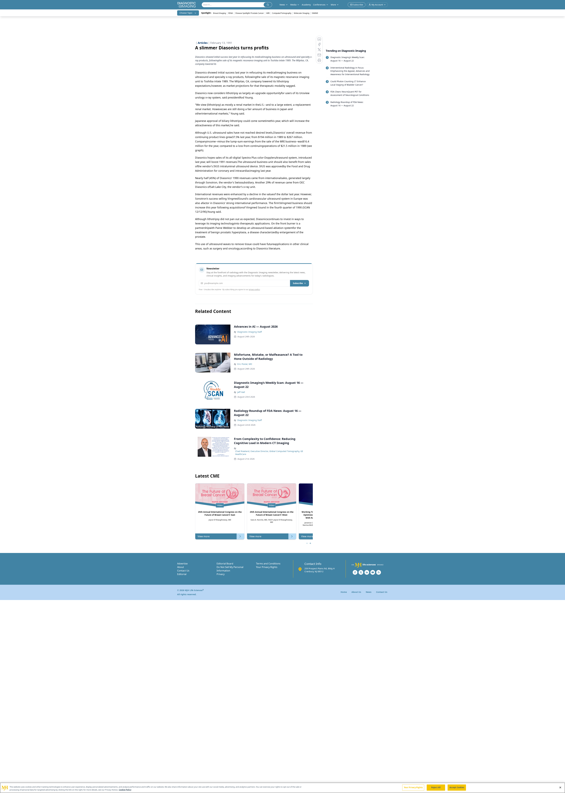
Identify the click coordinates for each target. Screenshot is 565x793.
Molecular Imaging (301, 13)
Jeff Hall (241, 392)
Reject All (436, 787)
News (368, 592)
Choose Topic (186, 12)
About (180, 567)
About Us (356, 592)
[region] (282, 788)
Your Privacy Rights (266, 567)
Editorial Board (225, 563)
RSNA (230, 13)
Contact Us (183, 570)
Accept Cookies (456, 787)
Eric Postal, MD (244, 364)
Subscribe (298, 283)
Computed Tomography (281, 13)
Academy (306, 4)
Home (344, 592)
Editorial (181, 574)
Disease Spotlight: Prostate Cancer (249, 13)
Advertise (182, 563)
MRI (268, 13)
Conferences (319, 4)
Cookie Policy (125, 789)
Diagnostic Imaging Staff (249, 331)
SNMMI (315, 13)
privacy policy (254, 289)
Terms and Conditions (268, 563)
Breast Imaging (219, 13)
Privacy (221, 574)
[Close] (560, 787)
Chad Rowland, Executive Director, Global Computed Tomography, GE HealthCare (269, 453)
